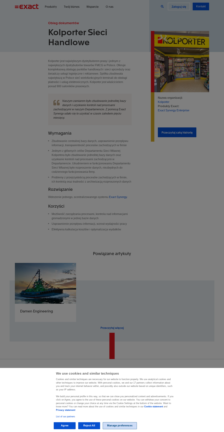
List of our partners (65, 416)
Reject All (89, 425)
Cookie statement (153, 406)
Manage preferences (119, 425)
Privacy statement (65, 410)
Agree (64, 425)
